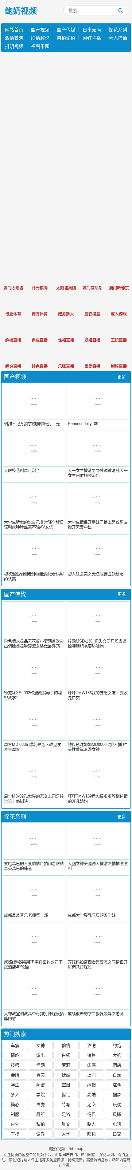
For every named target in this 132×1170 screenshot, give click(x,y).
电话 (117, 1124)
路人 (91, 1124)
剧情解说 (40, 38)
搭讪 (66, 1094)
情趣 (15, 1055)
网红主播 (92, 38)
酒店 (117, 1065)
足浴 (66, 1114)
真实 (40, 1074)
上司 (91, 1074)
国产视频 (40, 29)
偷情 (66, 1045)
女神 (40, 1045)
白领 (66, 1055)
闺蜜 (40, 1084)
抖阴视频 (14, 46)
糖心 (15, 1104)
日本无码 (92, 29)
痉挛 (117, 1084)
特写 (66, 1104)
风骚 (117, 1114)
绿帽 (91, 1084)
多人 (15, 1094)
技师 (15, 1065)
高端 (91, 1094)
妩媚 (66, 1074)
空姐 (66, 1084)
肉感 (91, 1065)
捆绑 (117, 1094)
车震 (15, 1045)
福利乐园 (40, 46)
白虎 (40, 1104)
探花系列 (118, 29)
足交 (91, 1104)
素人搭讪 (118, 38)
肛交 (66, 1124)
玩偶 (117, 1104)
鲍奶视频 (21, 11)
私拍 (40, 1124)
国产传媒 (66, 29)
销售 (91, 1055)
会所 (15, 1074)
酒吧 (91, 1045)
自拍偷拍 (66, 38)
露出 (40, 1055)
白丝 (117, 1074)
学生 (15, 1084)
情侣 (91, 1114)
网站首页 (14, 29)
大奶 (117, 1055)
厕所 (40, 1114)
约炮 (117, 1045)
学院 (40, 1094)
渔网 (40, 1065)
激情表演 (14, 38)
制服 (15, 1114)
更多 (122, 377)
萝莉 (66, 1065)
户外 (15, 1124)
